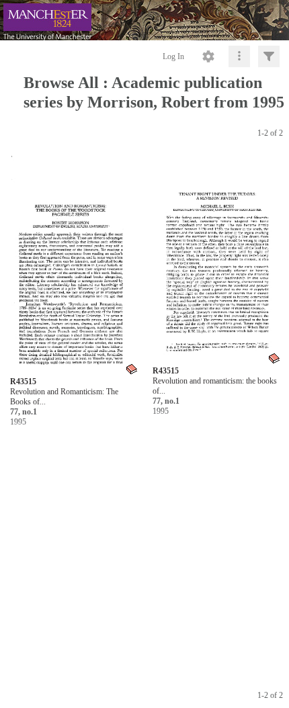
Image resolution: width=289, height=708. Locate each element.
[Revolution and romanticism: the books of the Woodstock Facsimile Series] (217, 260)
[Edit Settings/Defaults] (208, 56)
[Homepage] (144, 20)
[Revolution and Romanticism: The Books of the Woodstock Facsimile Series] (74, 265)
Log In (173, 56)
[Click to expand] (269, 56)
